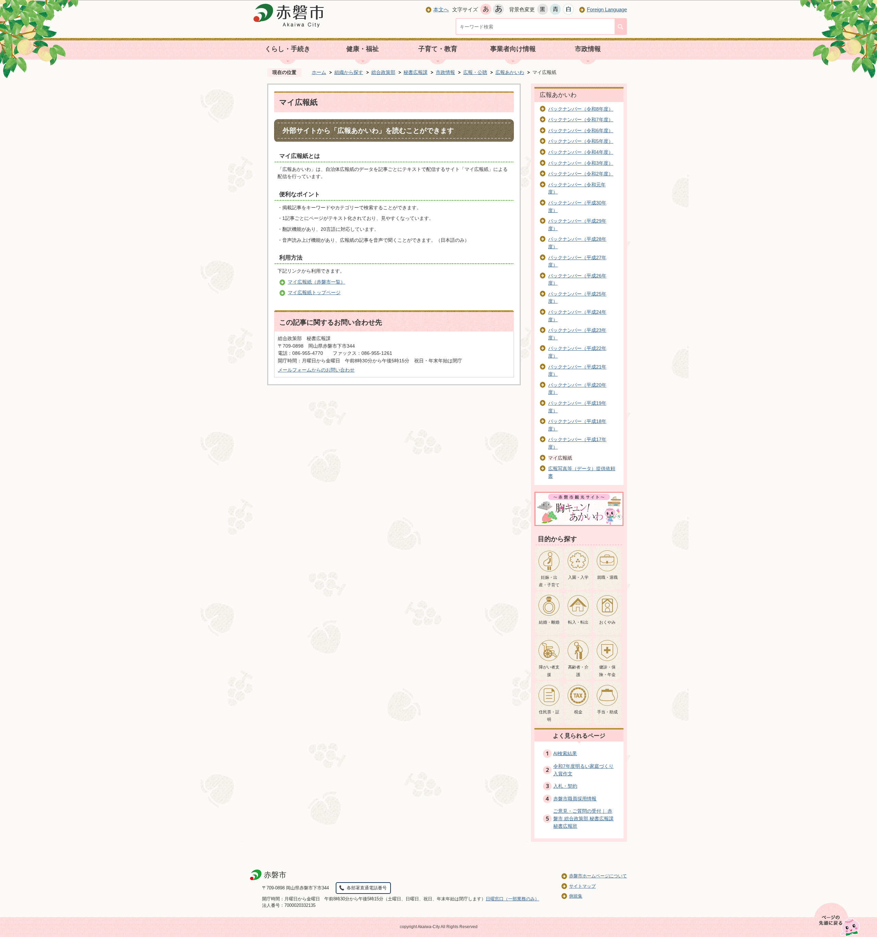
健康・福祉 (362, 48)
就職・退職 (607, 577)
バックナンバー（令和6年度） (580, 130)
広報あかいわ (509, 72)
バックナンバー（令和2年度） (580, 173)
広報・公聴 (475, 72)
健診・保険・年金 (607, 671)
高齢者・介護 (578, 671)
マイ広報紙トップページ (314, 292)
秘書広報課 (416, 72)
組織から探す (348, 72)
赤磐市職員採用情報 (574, 798)
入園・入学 (578, 577)
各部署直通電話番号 (367, 887)
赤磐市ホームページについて (598, 875)
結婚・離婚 (549, 622)
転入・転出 (578, 622)
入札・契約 (565, 786)
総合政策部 (383, 72)
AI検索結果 (565, 753)
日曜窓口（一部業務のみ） (512, 898)
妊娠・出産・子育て (549, 581)
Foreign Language (607, 9)
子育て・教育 (437, 48)
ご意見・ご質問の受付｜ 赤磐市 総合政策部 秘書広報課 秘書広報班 (583, 818)
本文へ (441, 9)
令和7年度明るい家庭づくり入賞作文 (583, 769)
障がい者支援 (549, 671)
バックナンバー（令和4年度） (580, 152)
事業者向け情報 (513, 48)
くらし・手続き (287, 48)
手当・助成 (607, 712)
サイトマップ (582, 886)
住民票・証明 (549, 716)
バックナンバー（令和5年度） (580, 141)
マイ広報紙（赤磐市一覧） (316, 282)
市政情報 (588, 48)
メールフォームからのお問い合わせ (316, 370)
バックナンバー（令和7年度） (580, 119)
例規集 (575, 896)
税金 (578, 712)
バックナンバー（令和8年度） (580, 109)
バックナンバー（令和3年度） (580, 163)
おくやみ (607, 622)
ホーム (319, 72)
